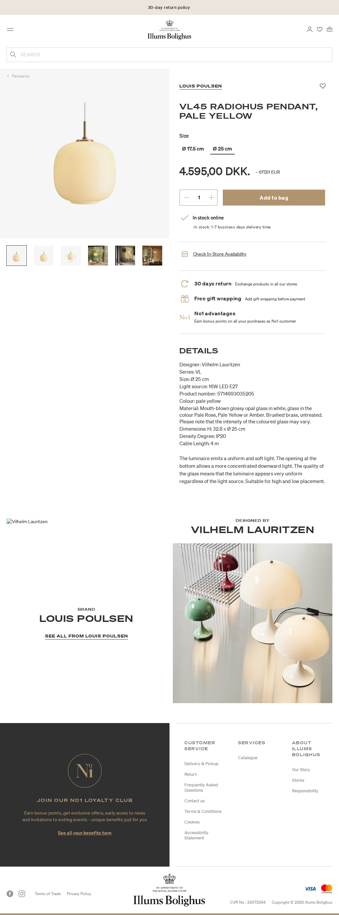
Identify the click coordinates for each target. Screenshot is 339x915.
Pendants (21, 76)
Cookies (192, 822)
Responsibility (305, 791)
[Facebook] (10, 893)
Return (190, 774)
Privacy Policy (79, 893)
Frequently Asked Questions (201, 787)
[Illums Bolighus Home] (170, 29)
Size (184, 135)
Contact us (194, 801)
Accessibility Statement (196, 835)
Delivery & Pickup (201, 763)
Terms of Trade (48, 893)
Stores (298, 780)
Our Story (301, 769)
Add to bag (274, 197)
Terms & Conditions (202, 811)
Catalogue (248, 758)
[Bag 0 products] (329, 29)
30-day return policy (169, 7)
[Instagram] (22, 893)
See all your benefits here (85, 832)
